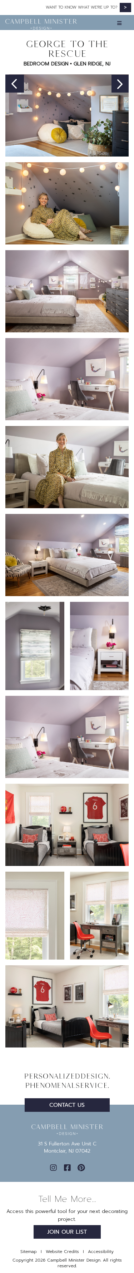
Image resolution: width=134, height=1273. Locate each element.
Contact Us (67, 1105)
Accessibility (101, 1251)
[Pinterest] (81, 1168)
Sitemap (28, 1251)
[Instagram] (53, 1168)
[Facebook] (67, 1168)
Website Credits (62, 1251)
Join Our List (67, 1232)
